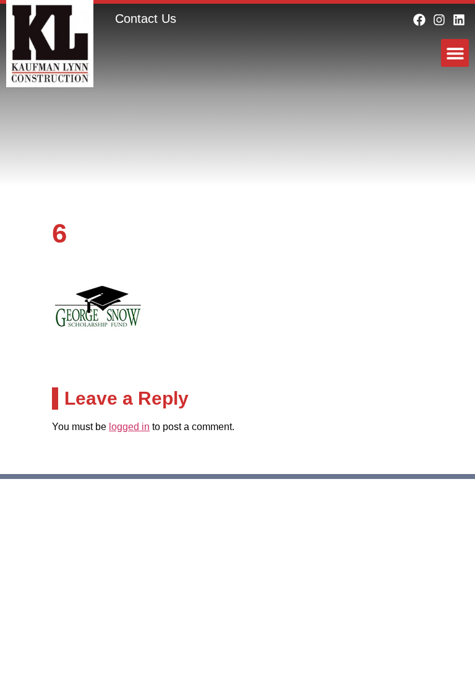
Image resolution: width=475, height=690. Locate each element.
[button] (455, 53)
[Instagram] (439, 20)
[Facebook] (419, 20)
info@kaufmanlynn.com (83, 619)
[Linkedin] (459, 20)
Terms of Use (417, 554)
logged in (129, 426)
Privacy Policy (340, 554)
